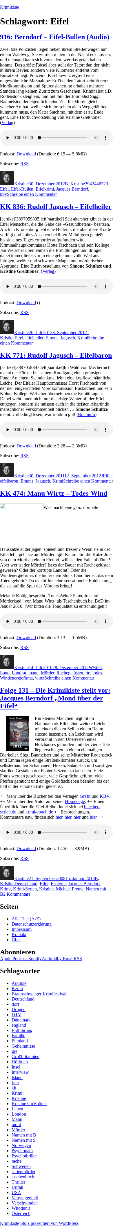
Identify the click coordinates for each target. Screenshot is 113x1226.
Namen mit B (24, 1134)
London (19, 1114)
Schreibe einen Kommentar (32, 194)
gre (14, 1051)
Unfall (17, 1187)
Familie (18, 1035)
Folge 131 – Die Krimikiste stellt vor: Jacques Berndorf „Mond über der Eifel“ (55, 698)
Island (17, 1077)
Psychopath (22, 1150)
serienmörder (23, 1171)
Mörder (47, 672)
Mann (17, 1119)
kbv (3, 194)
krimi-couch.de (39, 811)
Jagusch (68, 337)
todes (97, 672)
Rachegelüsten (70, 672)
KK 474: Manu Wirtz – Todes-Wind (53, 493)
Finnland (20, 1040)
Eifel (4, 189)
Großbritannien (25, 1056)
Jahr (15, 1082)
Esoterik (58, 883)
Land (5, 672)
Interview (20, 1072)
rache (16, 1161)
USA (16, 1192)
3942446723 (96, 183)
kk (14, 1087)
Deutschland (25, 883)
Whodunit (21, 1208)
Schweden (21, 1166)
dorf (15, 1004)
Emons (51, 337)
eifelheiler (34, 337)
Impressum (22, 929)
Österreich (21, 1213)
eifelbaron (9, 480)
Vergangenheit (25, 1197)
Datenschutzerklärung (32, 924)
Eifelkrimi (45, 189)
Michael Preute (69, 888)
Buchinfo (86, 414)
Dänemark (21, 1019)
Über (16, 939)
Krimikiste (9, 7)
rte (87, 672)
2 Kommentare (16, 894)
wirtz (39, 677)
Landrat (19, 672)
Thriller (18, 1182)
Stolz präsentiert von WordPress (49, 1223)
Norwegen (21, 1145)
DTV (16, 1014)
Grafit (85, 796)
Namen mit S (24, 1140)
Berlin (17, 988)
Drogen (18, 1009)
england (19, 1025)
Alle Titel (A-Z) (26, 918)
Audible (19, 983)
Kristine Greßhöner (29, 1103)
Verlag (7, 122)
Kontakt (19, 934)
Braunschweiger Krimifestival (39, 993)
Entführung (22, 1030)
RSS (24, 163)
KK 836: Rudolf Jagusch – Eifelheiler (56, 206)
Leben (17, 1108)
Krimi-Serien (25, 888)
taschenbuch (23, 1176)
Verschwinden (25, 1202)
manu (33, 672)
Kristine (21, 183)
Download (26, 153)
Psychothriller (24, 1155)
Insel (16, 1066)
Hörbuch (20, 1061)
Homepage (75, 801)
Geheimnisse (23, 1046)
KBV (104, 796)
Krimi (82, 337)
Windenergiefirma (16, 677)
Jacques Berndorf (72, 189)
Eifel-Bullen (22, 189)
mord (16, 1124)
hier (59, 817)
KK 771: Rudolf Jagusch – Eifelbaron (56, 355)
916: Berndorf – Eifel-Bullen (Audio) (54, 37)
